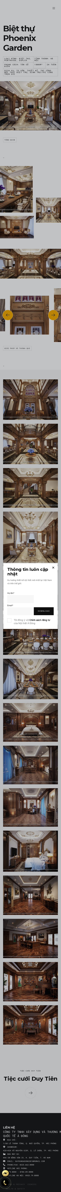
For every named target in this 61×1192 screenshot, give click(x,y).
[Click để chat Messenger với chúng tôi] (5, 1173)
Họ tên (10, 593)
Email (10, 605)
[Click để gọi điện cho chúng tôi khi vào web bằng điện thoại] (5, 1182)
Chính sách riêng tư (39, 620)
